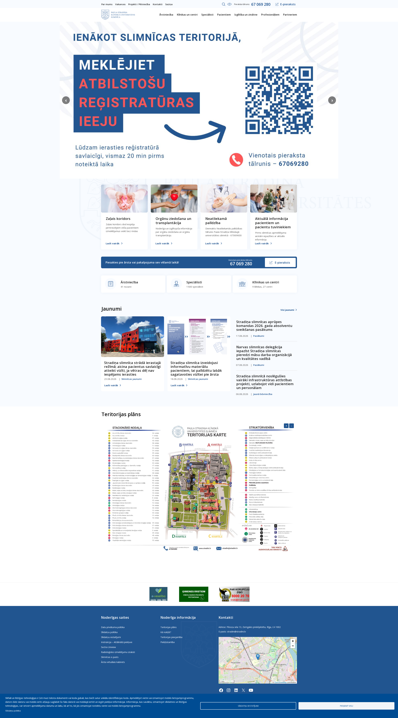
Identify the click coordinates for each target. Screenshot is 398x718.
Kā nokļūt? (165, 632)
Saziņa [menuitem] (169, 4)
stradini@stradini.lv (236, 631)
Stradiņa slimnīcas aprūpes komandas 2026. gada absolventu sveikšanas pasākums (264, 325)
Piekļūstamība (167, 642)
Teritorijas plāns (168, 627)
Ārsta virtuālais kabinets (113, 662)
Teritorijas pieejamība (171, 637)
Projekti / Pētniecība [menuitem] (139, 4)
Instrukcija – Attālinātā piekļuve (116, 642)
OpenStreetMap (280, 682)
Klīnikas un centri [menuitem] (187, 14)
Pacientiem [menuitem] (224, 14)
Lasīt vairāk (112, 243)
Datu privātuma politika (113, 627)
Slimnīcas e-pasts (109, 657)
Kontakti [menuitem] (157, 4)
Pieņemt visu (346, 705)
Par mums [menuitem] (106, 4)
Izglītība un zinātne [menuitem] (245, 14)
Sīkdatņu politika (109, 632)
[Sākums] (118, 11)
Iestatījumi (229, 4)
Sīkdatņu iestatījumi (111, 637)
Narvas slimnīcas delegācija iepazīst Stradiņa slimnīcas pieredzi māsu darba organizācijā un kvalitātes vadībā (264, 353)
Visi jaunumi (287, 309)
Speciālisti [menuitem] (207, 14)
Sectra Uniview (108, 647)
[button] (258, 657)
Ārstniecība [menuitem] (166, 14)
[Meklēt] (223, 4)
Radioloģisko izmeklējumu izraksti (118, 652)
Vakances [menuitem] (120, 4)
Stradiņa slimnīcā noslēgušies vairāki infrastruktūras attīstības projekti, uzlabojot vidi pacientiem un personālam (265, 382)
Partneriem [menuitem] (290, 14)
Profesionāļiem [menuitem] (270, 14)
